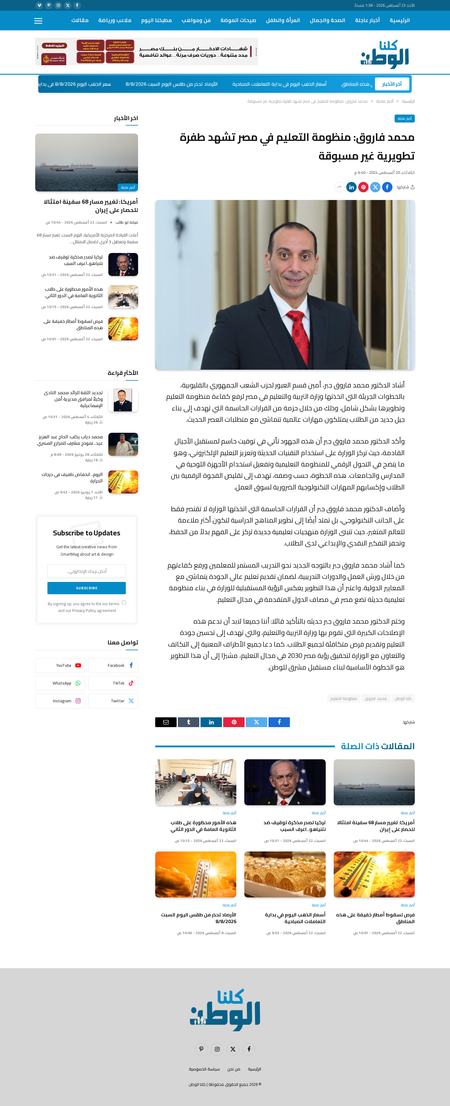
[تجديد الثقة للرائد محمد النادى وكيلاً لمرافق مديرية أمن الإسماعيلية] (123, 400)
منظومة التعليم (343, 698)
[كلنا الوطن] (383, 52)
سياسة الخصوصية (204, 1069)
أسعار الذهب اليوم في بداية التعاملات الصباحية (315, 84)
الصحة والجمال (327, 20)
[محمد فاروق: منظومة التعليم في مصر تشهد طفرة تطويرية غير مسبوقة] (285, 285)
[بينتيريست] (363, 187)
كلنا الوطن (403, 698)
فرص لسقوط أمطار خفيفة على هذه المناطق (375, 918)
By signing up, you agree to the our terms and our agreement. (84, 607)
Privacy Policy (84, 610)
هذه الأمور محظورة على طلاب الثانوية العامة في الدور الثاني (203, 826)
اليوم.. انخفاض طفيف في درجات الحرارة (72, 477)
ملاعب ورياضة (114, 20)
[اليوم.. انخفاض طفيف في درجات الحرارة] (123, 481)
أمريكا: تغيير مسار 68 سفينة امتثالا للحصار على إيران (376, 826)
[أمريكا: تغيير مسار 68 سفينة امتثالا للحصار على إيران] (374, 782)
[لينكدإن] (351, 187)
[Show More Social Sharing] (339, 187)
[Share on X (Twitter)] (375, 187)
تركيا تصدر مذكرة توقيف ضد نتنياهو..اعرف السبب (294, 826)
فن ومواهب (196, 20)
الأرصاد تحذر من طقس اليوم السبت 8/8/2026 (207, 84)
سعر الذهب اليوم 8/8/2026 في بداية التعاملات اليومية (91, 84)
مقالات (79, 20)
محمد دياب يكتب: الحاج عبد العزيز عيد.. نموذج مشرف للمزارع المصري (70, 439)
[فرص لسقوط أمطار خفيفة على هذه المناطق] (374, 874)
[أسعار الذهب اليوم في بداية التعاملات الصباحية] (284, 874)
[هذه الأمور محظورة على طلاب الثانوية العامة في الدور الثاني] (195, 782)
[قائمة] (38, 21)
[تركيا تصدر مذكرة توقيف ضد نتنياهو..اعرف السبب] (284, 782)
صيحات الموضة (238, 20)
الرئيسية (400, 20)
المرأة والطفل (283, 20)
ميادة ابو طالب (126, 222)
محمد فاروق (376, 698)
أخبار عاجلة (367, 20)
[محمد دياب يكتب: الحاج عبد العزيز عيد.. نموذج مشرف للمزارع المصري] (123, 444)
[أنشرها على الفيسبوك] (387, 187)
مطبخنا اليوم (156, 20)
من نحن (233, 1069)
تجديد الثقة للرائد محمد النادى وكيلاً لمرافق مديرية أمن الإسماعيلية (73, 399)
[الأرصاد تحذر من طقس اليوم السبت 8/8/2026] (195, 874)
